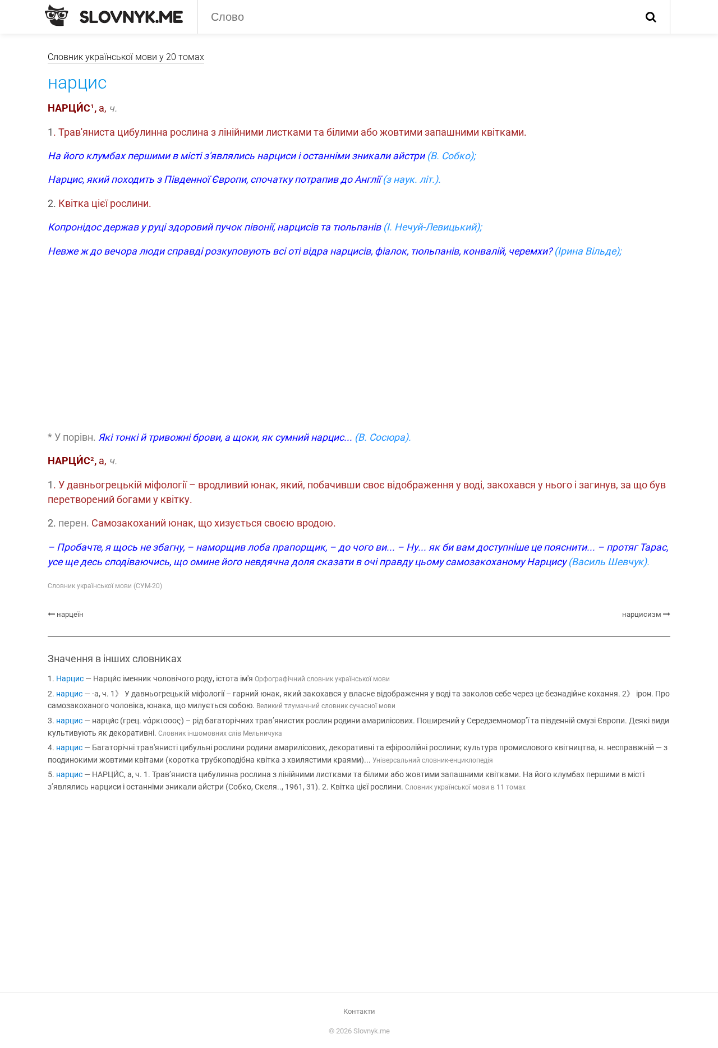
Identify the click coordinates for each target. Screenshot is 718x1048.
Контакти (359, 1011)
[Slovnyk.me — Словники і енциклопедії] (113, 15)
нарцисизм (641, 614)
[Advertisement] (359, 345)
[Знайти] (651, 17)
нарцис (69, 694)
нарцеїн (70, 614)
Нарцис (70, 679)
